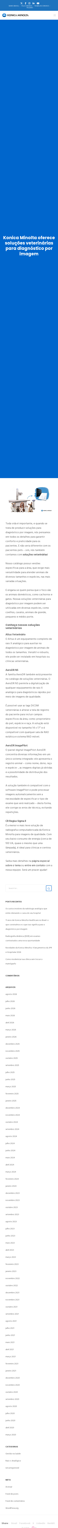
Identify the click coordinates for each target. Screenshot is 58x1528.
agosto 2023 (11, 1221)
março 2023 (11, 1257)
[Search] (49, 888)
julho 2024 (10, 1143)
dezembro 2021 (12, 1292)
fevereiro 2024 (12, 1179)
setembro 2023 (12, 1214)
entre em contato (35, 865)
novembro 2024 (13, 1115)
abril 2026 (10, 1022)
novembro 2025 (13, 1051)
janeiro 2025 (11, 1100)
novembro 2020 (13, 1385)
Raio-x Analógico (13, 1460)
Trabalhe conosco (41, 6)
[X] (21, 3)
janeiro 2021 (11, 1370)
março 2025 (11, 1086)
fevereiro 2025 (12, 1093)
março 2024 (11, 1171)
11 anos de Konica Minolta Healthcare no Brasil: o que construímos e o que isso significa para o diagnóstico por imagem (27, 924)
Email (14, 1523)
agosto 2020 (11, 1406)
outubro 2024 (12, 1122)
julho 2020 (10, 1413)
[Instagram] (29, 3)
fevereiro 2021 (12, 1363)
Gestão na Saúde (13, 1453)
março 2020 (11, 1434)
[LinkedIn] (34, 3)
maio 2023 (10, 1243)
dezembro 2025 (13, 1044)
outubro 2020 (12, 1392)
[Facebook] (25, 3)
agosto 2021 (11, 1321)
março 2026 (11, 1029)
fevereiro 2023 (12, 1264)
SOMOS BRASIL (14, 6)
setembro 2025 (12, 1065)
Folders (30, 8)
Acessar (9, 1486)
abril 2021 (10, 1349)
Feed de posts (12, 1494)
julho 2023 (10, 1228)
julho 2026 (10, 1001)
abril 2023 (10, 1250)
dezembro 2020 (13, 1378)
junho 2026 (10, 1008)
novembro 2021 (12, 1299)
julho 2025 (10, 1072)
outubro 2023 (12, 1207)
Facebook (24, 1523)
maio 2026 (10, 1015)
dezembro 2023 (13, 1193)
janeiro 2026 (11, 1037)
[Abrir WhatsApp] (50, 1520)
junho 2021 (10, 1335)
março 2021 (11, 1356)
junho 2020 (10, 1420)
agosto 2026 (11, 994)
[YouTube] (38, 3)
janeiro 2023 (11, 1271)
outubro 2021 (11, 1306)
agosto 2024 (11, 1136)
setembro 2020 (12, 1399)
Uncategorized (12, 1468)
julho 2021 (10, 1328)
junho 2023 (10, 1235)
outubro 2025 (12, 1058)
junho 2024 (10, 1150)
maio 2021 (10, 1342)
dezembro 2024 (13, 1108)
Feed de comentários (15, 1501)
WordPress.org (12, 1508)
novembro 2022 (13, 1278)
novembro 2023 (13, 1200)
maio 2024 (10, 1157)
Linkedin (40, 1523)
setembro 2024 (12, 1129)
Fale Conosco (26, 6)
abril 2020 (10, 1427)
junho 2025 (10, 1079)
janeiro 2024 (11, 1186)
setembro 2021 (12, 1314)
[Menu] (53, 15)
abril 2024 (10, 1164)
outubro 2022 (12, 1285)
